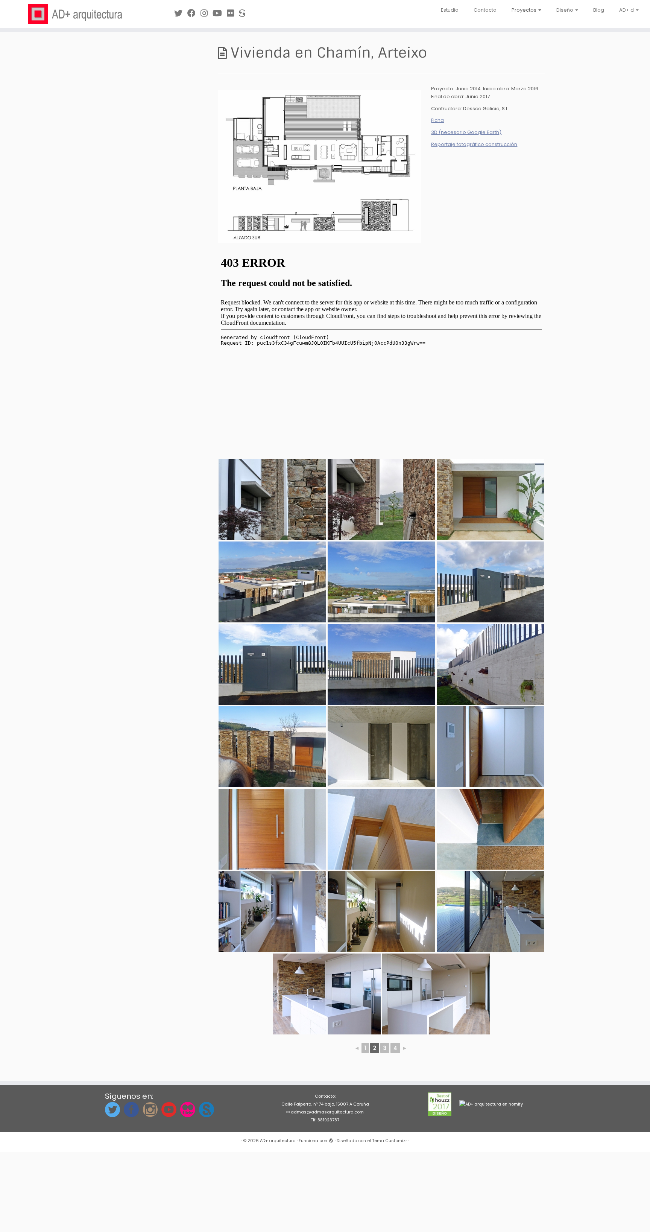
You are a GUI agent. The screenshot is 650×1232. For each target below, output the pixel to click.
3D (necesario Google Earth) (466, 132)
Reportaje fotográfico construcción (474, 144)
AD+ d (627, 10)
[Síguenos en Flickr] (233, 13)
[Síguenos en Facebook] (193, 13)
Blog (598, 10)
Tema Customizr (389, 1141)
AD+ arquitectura (278, 1141)
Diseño (565, 10)
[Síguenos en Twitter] (180, 13)
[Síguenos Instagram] (206, 13)
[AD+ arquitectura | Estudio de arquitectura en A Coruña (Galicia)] (75, 14)
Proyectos (525, 10)
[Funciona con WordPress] (331, 1139)
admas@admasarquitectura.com (327, 1112)
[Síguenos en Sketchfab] (244, 13)
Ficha (437, 120)
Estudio (450, 10)
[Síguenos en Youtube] (220, 13)
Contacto (485, 10)
